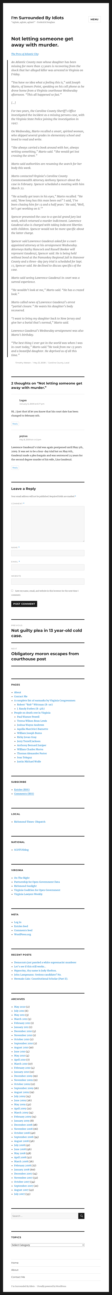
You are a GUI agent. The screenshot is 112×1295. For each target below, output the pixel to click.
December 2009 (23, 1075)
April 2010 (20, 1059)
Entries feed (21, 926)
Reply (15, 424)
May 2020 (20, 1006)
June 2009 (20, 1100)
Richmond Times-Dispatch (30, 821)
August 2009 (21, 1092)
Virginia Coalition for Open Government (37, 890)
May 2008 (20, 1153)
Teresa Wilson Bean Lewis (32, 720)
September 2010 (23, 1043)
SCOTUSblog (21, 849)
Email (15, 562)
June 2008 (20, 1149)
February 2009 (22, 1116)
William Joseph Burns (29, 733)
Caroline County (55, 363)
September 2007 (23, 1185)
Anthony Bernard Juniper (31, 745)
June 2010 (19, 1051)
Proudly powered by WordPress (51, 1286)
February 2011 (22, 1023)
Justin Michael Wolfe (29, 761)
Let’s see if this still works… (30, 966)
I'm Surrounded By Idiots (37, 17)
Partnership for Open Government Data (37, 881)
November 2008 (23, 1128)
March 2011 (20, 1019)
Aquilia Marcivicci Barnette (32, 729)
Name (15, 547)
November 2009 (23, 1080)
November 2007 (23, 1177)
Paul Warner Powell (28, 716)
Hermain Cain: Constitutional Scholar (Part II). (41, 978)
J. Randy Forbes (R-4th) (31, 708)
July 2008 (19, 1145)
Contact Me (20, 696)
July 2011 (19, 1010)
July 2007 (19, 1194)
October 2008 (22, 1132)
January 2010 (21, 1071)
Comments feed (23, 930)
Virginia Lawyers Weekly (28, 894)
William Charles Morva (30, 749)
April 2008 (20, 1157)
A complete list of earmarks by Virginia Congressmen (44, 700)
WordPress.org (22, 934)
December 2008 (23, 1124)
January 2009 (22, 1120)
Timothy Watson (23, 363)
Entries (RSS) (22, 789)
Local (66, 363)
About (17, 692)
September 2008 (23, 1137)
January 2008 (21, 1169)
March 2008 (21, 1161)
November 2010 (23, 1035)
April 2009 (20, 1108)
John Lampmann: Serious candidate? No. (37, 974)
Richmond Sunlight (25, 886)
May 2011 (19, 1014)
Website (16, 576)
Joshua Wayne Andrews (30, 724)
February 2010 (22, 1067)
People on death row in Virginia (32, 712)
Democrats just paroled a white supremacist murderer (45, 962)
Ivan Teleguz (24, 757)
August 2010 (21, 1047)
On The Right (22, 877)
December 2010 (23, 1031)
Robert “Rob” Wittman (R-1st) (35, 704)
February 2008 (22, 1165)
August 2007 (21, 1189)
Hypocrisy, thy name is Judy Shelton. (35, 970)
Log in (17, 922)
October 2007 (22, 1181)
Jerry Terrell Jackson (29, 741)
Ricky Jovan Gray (26, 737)
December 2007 (23, 1173)
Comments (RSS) (24, 793)
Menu (95, 19)
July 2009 (19, 1096)
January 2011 (21, 1027)
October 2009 (22, 1084)
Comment (17, 503)
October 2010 (21, 1039)
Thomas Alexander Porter (32, 753)
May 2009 (20, 1104)
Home (15, 1262)
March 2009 (21, 1112)
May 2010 (19, 1055)
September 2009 (23, 1088)
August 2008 (21, 1141)
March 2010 (21, 1063)
